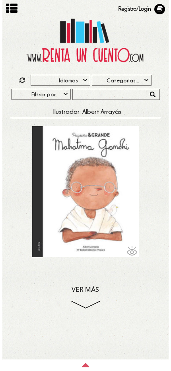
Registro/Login (134, 9)
